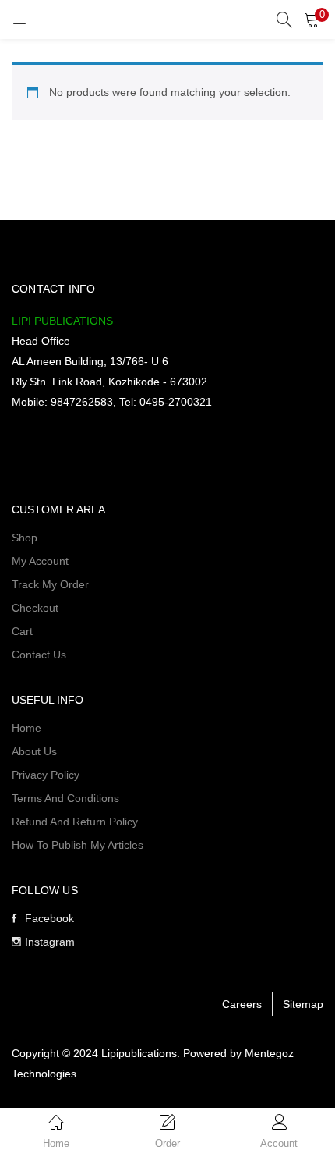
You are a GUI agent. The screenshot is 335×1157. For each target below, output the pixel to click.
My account (40, 561)
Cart (22, 631)
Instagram (50, 941)
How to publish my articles (77, 845)
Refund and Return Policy (75, 821)
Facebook (49, 918)
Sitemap (303, 1004)
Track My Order (50, 584)
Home (26, 728)
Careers (242, 1004)
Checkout (35, 608)
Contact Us (39, 654)
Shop (24, 537)
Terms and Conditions (65, 798)
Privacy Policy (45, 774)
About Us (34, 751)
